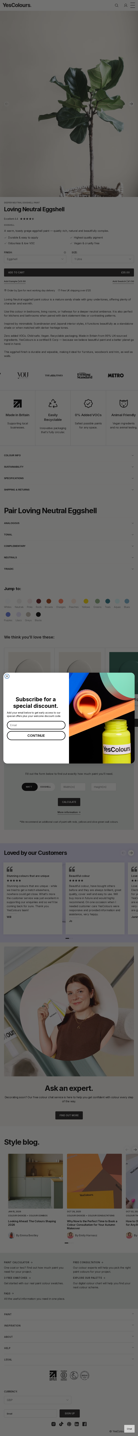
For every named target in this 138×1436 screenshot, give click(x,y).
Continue (36, 736)
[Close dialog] (7, 676)
